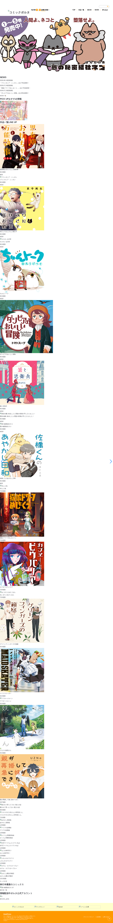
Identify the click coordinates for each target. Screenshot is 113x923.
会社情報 (98, 917)
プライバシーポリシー (88, 917)
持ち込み (105, 10)
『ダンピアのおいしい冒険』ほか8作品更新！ (14, 93)
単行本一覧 (3, 890)
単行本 (89, 10)
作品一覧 (81, 10)
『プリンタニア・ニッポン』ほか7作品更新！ (14, 83)
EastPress (7, 914)
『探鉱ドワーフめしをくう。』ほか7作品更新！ (15, 88)
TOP (73, 10)
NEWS (97, 10)
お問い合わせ (106, 917)
